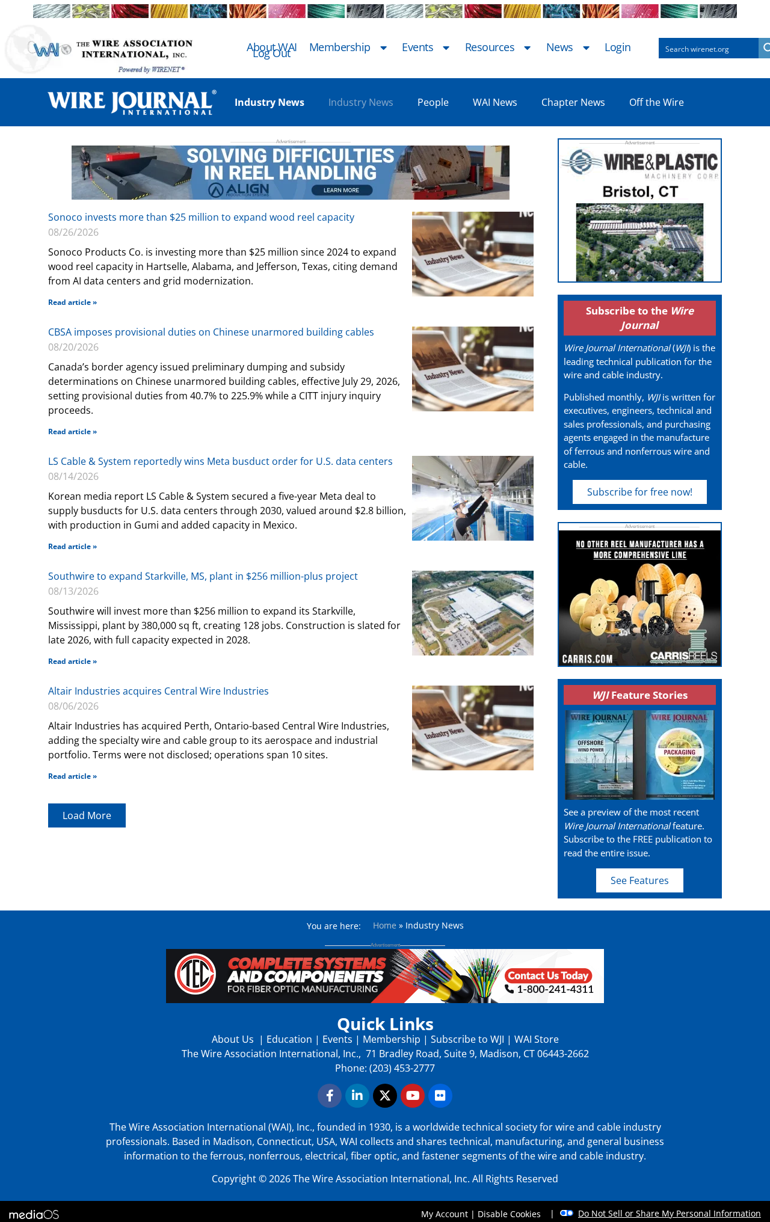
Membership (340, 47)
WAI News (495, 102)
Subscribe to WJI (466, 1039)
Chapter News (573, 102)
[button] (87, 815)
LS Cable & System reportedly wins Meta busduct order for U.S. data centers (220, 461)
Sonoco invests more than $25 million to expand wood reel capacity (201, 217)
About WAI (272, 47)
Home (384, 925)
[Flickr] (440, 1096)
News (559, 47)
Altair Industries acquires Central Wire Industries (158, 691)
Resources (490, 47)
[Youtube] (413, 1096)
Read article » (72, 302)
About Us (234, 1039)
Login (618, 47)
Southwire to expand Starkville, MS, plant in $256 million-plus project (203, 576)
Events (417, 47)
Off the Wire (656, 102)
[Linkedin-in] (357, 1096)
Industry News (360, 102)
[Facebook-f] (330, 1096)
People (433, 102)
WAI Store (535, 1039)
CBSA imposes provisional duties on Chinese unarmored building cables (211, 332)
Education (289, 1039)
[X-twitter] (385, 1096)
